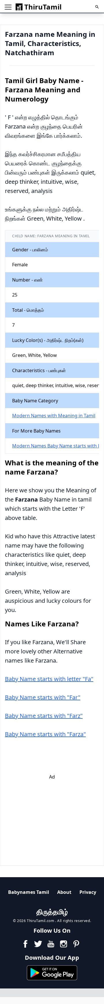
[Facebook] (25, 943)
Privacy (87, 892)
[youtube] (50, 943)
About (64, 892)
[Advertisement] (55, 816)
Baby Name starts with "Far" (42, 697)
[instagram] (63, 943)
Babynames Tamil (28, 892)
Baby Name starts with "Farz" (44, 716)
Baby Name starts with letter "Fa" (49, 679)
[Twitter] (38, 943)
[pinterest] (76, 943)
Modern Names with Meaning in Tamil (53, 415)
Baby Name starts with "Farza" (45, 734)
